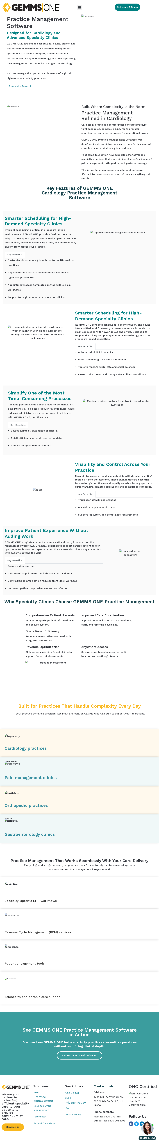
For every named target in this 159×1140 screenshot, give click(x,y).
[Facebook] (131, 1123)
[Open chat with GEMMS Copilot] (147, 1128)
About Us (72, 1093)
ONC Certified (143, 1086)
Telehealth (39, 1116)
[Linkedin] (142, 1123)
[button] (79, 7)
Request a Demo (19, 86)
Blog (68, 1098)
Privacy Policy (75, 1102)
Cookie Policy (73, 1114)
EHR (36, 1092)
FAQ (67, 1107)
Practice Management (43, 1098)
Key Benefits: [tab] (15, 254)
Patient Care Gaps (44, 1123)
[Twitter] (136, 1123)
